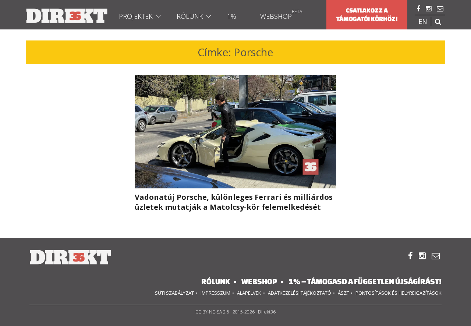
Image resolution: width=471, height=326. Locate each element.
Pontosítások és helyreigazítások (398, 293)
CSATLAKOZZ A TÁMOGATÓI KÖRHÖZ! (367, 14)
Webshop (276, 16)
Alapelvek (249, 293)
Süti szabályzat (174, 293)
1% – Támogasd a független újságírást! (365, 281)
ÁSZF (343, 293)
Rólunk (190, 16)
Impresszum (215, 293)
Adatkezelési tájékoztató (299, 293)
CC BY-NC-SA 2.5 (212, 312)
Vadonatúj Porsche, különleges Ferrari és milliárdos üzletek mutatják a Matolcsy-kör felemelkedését (234, 202)
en (422, 21)
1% (231, 16)
